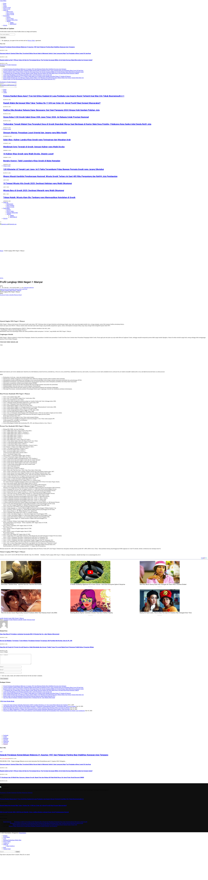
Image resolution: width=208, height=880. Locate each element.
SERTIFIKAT (13, 24)
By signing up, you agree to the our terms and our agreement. (21, 40)
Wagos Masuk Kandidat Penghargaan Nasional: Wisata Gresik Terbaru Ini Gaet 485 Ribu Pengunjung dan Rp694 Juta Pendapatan (60, 176)
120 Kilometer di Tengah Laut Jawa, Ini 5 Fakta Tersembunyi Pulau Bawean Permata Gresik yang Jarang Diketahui (53, 169)
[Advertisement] (104, 238)
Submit (17, 851)
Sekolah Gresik (8, 618)
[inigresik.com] (8, 85)
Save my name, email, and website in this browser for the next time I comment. (22, 675)
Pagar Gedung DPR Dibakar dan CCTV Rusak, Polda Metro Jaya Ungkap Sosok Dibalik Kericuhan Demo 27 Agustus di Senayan (37, 76)
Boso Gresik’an (10, 846)
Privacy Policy (10, 18)
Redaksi (8, 17)
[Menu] (0, 221)
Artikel (5, 6)
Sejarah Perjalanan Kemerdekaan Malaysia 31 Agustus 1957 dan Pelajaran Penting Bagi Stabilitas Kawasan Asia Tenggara (37, 47)
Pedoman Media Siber (12, 20)
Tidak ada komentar (28, 287)
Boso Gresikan (10, 13)
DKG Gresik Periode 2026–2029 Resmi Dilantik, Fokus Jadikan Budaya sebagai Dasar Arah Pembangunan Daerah (34, 812)
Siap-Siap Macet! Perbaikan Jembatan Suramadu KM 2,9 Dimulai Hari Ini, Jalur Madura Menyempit (29, 634)
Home (4, 3)
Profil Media (6, 15)
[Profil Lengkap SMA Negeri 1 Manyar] (10, 290)
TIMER (11, 22)
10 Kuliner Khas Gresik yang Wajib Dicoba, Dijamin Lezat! (28, 154)
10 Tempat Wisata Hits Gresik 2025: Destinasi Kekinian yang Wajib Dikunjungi (37, 183)
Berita (4, 4)
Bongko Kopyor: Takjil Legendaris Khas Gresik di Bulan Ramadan (31, 161)
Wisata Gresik (6, 8)
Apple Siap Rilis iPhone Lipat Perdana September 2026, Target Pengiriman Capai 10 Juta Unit (27, 74)
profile (1, 618)
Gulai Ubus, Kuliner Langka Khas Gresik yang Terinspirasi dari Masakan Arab (37, 140)
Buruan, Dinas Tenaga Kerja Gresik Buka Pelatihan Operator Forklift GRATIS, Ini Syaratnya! (33, 826)
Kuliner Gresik (7, 7)
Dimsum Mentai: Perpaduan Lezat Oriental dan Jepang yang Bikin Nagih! (35, 133)
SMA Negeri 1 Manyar (18, 618)
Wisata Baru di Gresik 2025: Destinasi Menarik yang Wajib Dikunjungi (33, 190)
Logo (4, 838)
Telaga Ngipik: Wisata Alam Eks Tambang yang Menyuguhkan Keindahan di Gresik (39, 197)
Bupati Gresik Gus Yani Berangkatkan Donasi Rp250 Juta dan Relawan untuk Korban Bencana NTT (29, 79)
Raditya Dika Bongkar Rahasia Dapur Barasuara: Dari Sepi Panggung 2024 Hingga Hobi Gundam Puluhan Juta (51, 110)
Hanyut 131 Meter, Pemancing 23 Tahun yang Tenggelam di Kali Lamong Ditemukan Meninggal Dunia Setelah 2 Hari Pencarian (36, 709)
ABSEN (8, 21)
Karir (4, 847)
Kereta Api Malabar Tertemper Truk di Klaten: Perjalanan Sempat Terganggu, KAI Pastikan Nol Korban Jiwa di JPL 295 (36, 640)
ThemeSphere (22, 833)
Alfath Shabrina (5, 758)
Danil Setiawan (7, 821)
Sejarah (1, 751)
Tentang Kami (7, 849)
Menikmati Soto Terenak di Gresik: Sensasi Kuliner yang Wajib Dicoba (34, 147)
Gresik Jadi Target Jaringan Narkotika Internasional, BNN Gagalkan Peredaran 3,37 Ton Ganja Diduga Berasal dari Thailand (35, 705)
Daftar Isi (5, 10)
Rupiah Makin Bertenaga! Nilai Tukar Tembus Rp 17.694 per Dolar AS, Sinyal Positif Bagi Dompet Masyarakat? (52, 103)
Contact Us (6, 843)
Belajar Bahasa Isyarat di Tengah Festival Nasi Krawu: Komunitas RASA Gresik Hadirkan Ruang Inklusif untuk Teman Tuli (45, 824)
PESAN (5, 25)
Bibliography (9, 11)
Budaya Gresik (10, 14)
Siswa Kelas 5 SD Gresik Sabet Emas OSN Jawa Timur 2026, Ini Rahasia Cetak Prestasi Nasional (46, 117)
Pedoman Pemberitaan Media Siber (12, 840)
